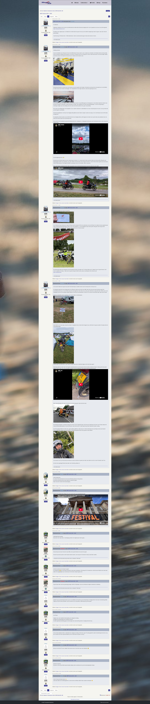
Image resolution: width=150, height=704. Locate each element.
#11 (60, 594)
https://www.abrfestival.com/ (59, 28)
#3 (59, 205)
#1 (59, 18)
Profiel (93, 2)
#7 (59, 530)
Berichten (84, 2)
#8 (59, 546)
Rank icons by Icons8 (104, 702)
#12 (60, 609)
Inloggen (57, 42)
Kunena (77, 699)
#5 (59, 471)
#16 (60, 673)
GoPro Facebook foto (57, 272)
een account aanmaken (64, 42)
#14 (60, 642)
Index (77, 2)
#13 (60, 627)
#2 (59, 44)
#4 (59, 280)
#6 (59, 487)
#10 (60, 578)
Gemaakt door (73, 699)
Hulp (99, 2)
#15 (60, 657)
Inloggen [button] (107, 11)
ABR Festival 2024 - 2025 (58, 21)
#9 (59, 563)
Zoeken (105, 2)
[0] (63, 71)
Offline (46, 27)
